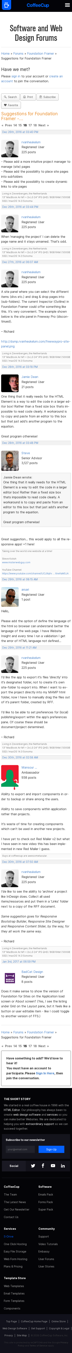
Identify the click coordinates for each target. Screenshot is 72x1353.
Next (42, 125)
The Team (10, 1194)
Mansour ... (29, 767)
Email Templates (14, 1293)
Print (29, 97)
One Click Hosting (15, 1244)
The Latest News (15, 1202)
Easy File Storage (15, 1251)
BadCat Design (32, 972)
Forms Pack (45, 1202)
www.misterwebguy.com (16, 562)
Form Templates (14, 1300)
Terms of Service (38, 1345)
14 (15, 125)
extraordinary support (40, 1124)
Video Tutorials (48, 1244)
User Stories (46, 1266)
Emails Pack (45, 1194)
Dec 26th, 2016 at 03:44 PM (20, 206)
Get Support (38, 1328)
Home (5, 53)
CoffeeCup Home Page (34, 1321)
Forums (18, 53)
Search (12, 97)
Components (12, 1308)
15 (20, 125)
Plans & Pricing (13, 1266)
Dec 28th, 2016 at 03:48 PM (20, 442)
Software (45, 1186)
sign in (16, 76)
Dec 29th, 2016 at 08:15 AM (20, 579)
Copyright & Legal (59, 1328)
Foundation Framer (40, 53)
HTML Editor (12, 1110)
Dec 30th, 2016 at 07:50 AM (20, 861)
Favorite (12, 105)
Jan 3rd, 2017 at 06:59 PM (19, 961)
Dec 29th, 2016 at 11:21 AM (19, 647)
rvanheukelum (31, 142)
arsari (25, 589)
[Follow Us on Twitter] (33, 1166)
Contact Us (11, 1217)
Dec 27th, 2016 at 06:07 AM (20, 262)
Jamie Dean (30, 377)
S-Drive (8, 1236)
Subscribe (49, 97)
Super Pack (45, 1209)
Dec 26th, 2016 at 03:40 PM (20, 132)
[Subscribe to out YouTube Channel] (53, 1166)
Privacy (8, 1335)
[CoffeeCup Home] (38, 6)
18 (35, 125)
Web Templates (14, 1286)
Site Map (22, 1335)
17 (30, 125)
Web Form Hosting (15, 1259)
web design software (27, 1114)
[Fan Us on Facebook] (43, 1166)
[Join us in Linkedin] (63, 1166)
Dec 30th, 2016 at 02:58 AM (20, 757)
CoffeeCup (11, 1186)
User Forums (46, 1259)
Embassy (44, 1251)
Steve (26, 453)
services (52, 1114)
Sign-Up (51, 1149)
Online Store (58, 1321)
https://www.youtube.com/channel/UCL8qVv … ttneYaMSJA (35, 573)
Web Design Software (14, 1328)
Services (10, 1228)
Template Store (15, 1278)
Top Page (11, 1321)
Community (46, 1228)
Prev (8, 125)
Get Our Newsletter (16, 1209)
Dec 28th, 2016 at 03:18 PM (20, 366)
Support (43, 1236)
